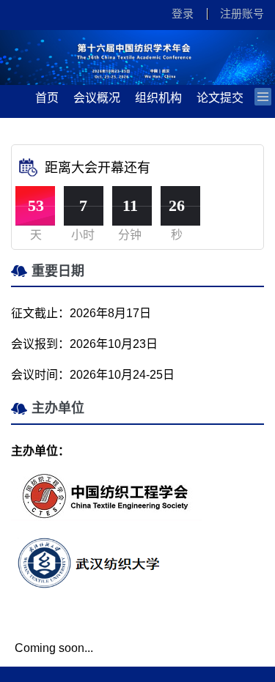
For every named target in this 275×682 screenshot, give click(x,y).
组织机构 (158, 98)
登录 (183, 13)
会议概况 (96, 98)
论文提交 (220, 98)
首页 (47, 98)
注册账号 (242, 13)
